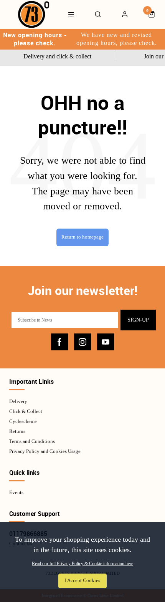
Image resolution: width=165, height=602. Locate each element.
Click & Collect (25, 411)
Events (16, 492)
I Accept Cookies (82, 580)
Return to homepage (82, 237)
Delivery (18, 401)
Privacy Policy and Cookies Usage (45, 451)
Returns (17, 431)
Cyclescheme (23, 421)
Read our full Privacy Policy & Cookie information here (82, 563)
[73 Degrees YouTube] (105, 341)
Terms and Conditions (32, 441)
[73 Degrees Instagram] (82, 341)
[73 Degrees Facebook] (59, 341)
